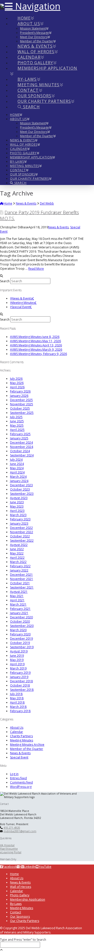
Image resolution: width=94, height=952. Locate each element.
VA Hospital (7, 845)
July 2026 (16, 378)
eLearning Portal (10, 852)
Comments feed (21, 782)
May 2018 (17, 698)
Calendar (16, 732)
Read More (36, 268)
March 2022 (18, 562)
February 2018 (20, 711)
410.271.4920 (12, 827)
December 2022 (21, 528)
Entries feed (18, 778)
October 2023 (20, 489)
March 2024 (18, 476)
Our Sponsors (20, 916)
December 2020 (21, 617)
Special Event (21, 307)
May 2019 (17, 660)
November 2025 (21, 404)
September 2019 (22, 647)
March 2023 (18, 515)
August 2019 (19, 651)
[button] (32, 6)
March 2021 (18, 604)
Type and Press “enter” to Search (23, 939)
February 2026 (20, 391)
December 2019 (21, 638)
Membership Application (27, 899)
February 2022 (20, 566)
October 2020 (20, 621)
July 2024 (16, 459)
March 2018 (18, 707)
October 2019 (20, 643)
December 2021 (21, 575)
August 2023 (19, 498)
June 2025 (17, 421)
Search (5, 281)
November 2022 (21, 532)
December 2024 (21, 442)
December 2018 (21, 681)
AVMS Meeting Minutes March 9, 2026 (36, 349)
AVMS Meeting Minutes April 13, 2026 (36, 345)
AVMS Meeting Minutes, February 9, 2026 (38, 354)
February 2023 (20, 519)
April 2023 (17, 511)
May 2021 (17, 596)
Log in (14, 774)
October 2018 (20, 685)
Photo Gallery (19, 895)
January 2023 (19, 523)
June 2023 (17, 502)
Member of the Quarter (26, 749)
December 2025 (21, 400)
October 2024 (20, 451)
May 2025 (17, 425)
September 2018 (22, 690)
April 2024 (17, 472)
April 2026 (17, 387)
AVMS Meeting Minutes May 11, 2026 (35, 341)
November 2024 (21, 447)
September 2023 (22, 494)
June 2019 (17, 655)
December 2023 (21, 485)
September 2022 (22, 540)
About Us (16, 727)
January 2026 (19, 396)
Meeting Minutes (23, 303)
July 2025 (16, 417)
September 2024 (22, 455)
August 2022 (19, 545)
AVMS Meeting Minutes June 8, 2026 (34, 337)
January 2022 (19, 570)
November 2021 (21, 579)
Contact (15, 912)
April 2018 (17, 702)
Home (14, 874)
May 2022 (17, 553)
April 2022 (17, 557)
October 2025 (20, 408)
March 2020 (18, 630)
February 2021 (20, 609)
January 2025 (19, 438)
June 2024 (17, 464)
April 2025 (17, 430)
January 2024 (19, 481)
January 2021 (19, 613)
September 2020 (22, 626)
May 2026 (17, 383)
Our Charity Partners (24, 921)
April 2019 (17, 664)
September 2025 (22, 413)
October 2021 (20, 583)
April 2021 (17, 600)
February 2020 (20, 634)
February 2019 (20, 673)
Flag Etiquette (9, 848)
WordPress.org (21, 787)
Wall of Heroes (20, 887)
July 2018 (16, 694)
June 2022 (17, 549)
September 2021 (22, 587)
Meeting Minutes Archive (27, 744)
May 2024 (17, 468)
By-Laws (16, 904)
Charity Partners (21, 736)
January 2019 (19, 677)
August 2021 (19, 592)
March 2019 (18, 668)
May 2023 (17, 506)
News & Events (58, 227)
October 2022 (20, 536)
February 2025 (20, 434)
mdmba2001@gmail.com (20, 831)
